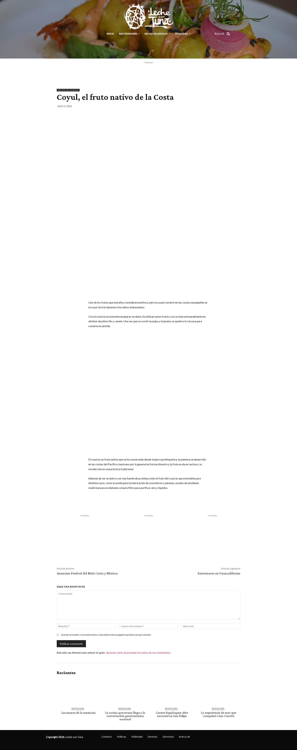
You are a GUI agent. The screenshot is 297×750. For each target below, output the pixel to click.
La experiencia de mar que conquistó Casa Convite (218, 714)
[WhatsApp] (228, 106)
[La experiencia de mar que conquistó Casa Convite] (218, 691)
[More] (236, 106)
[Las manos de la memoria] (78, 691)
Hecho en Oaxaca (68, 90)
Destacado (78, 708)
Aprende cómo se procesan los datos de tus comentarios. (138, 652)
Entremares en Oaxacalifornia (219, 573)
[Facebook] (204, 106)
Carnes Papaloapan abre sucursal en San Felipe (172, 714)
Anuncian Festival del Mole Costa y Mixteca (87, 573)
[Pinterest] (220, 106)
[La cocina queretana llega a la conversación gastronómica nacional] (125, 691)
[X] (212, 106)
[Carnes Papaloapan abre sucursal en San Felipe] (172, 691)
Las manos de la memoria (78, 712)
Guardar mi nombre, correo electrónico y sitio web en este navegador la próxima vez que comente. (106, 634)
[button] (223, 34)
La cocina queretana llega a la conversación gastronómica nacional (125, 716)
